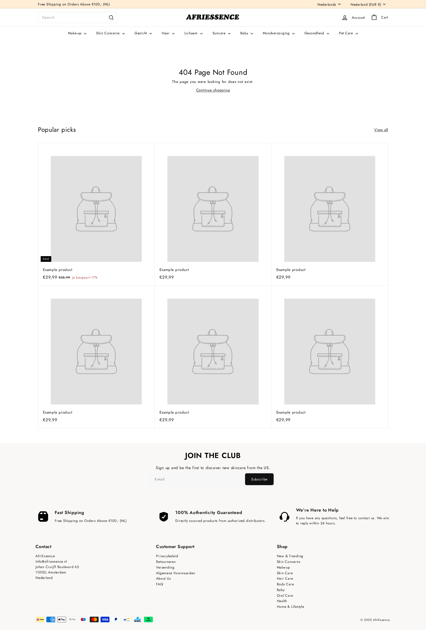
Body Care (285, 584)
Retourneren (166, 562)
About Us (163, 578)
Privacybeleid (167, 556)
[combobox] (77, 17)
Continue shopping (213, 90)
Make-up (75, 33)
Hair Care (285, 578)
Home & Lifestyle (290, 607)
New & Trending (290, 556)
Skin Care (285, 573)
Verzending (165, 567)
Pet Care (346, 33)
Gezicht (141, 33)
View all (381, 130)
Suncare (220, 33)
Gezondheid (314, 33)
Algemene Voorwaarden (175, 573)
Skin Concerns (108, 33)
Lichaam (191, 33)
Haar (166, 33)
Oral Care (285, 595)
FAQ (159, 584)
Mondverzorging (277, 33)
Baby (244, 33)
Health (282, 601)
